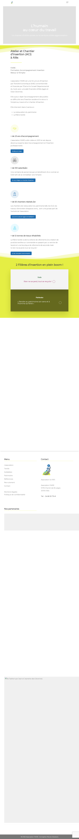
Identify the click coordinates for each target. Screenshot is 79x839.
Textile (6, 469)
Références (8, 479)
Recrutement (9, 482)
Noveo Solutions (52, 837)
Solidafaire (8, 472)
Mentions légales (10, 492)
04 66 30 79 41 (50, 496)
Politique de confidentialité (14, 495)
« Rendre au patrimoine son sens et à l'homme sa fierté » (34, 303)
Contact (7, 486)
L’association (8, 465)
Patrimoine (8, 475)
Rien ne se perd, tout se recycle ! (38, 282)
